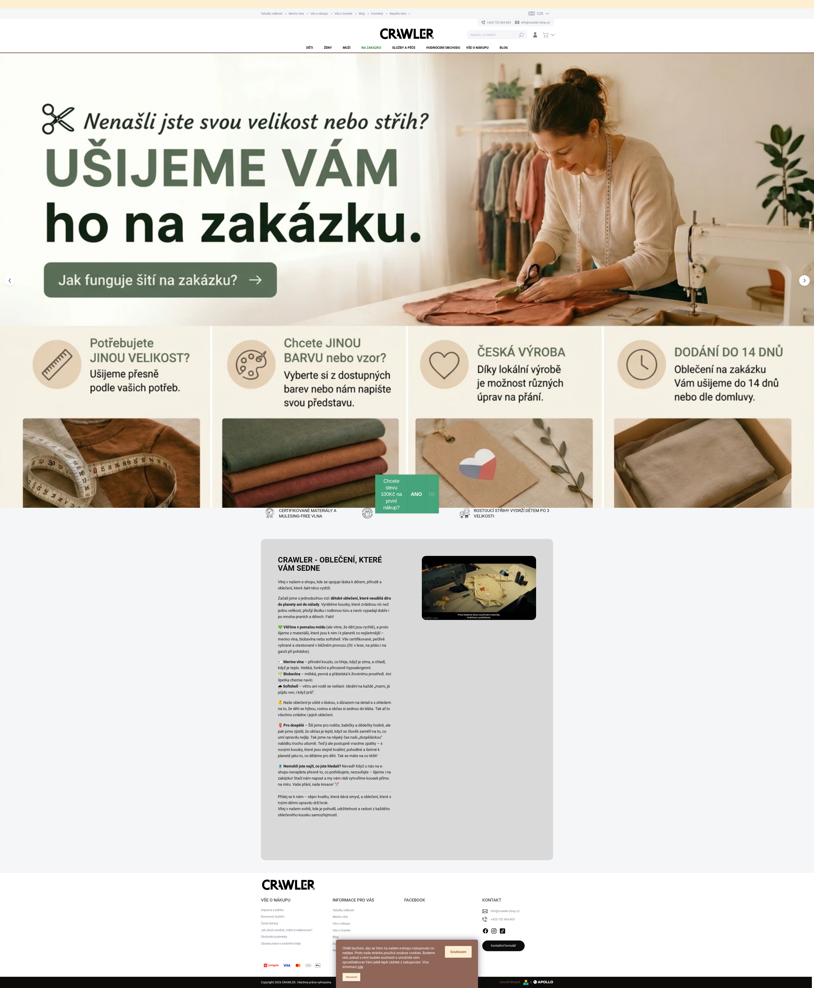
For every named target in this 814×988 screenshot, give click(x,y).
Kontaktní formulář (503, 856)
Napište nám (398, 13)
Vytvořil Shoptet (509, 892)
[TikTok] (502, 840)
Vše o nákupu (319, 13)
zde (360, 967)
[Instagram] (494, 840)
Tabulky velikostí (271, 13)
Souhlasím (458, 952)
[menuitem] (312, 48)
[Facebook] (485, 840)
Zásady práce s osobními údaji (281, 853)
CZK (540, 14)
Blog (362, 13)
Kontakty (377, 13)
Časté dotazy (269, 833)
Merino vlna (296, 13)
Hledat (521, 34)
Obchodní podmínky (274, 847)
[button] (32, 235)
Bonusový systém (272, 827)
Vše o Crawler (344, 13)
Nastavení (351, 977)
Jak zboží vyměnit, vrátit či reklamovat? (286, 840)
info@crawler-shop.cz (505, 821)
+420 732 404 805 (503, 829)
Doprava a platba (272, 820)
